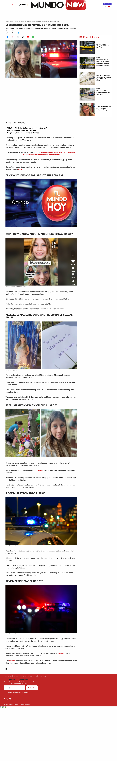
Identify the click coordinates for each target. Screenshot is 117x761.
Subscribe (107, 4)
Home (7, 21)
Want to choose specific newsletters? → (19, 692)
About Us (15, 676)
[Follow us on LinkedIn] (10, 699)
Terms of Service (32, 676)
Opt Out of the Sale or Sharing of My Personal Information (17, 704)
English (11, 21)
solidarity (62, 653)
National (23, 21)
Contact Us (23, 676)
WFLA (40, 470)
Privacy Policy (42, 676)
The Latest (17, 21)
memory (12, 661)
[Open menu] (7, 5)
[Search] (13, 5)
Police (28, 21)
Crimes (33, 21)
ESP (105, 6)
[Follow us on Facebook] (4, 699)
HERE (20, 169)
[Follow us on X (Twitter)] (7, 699)
